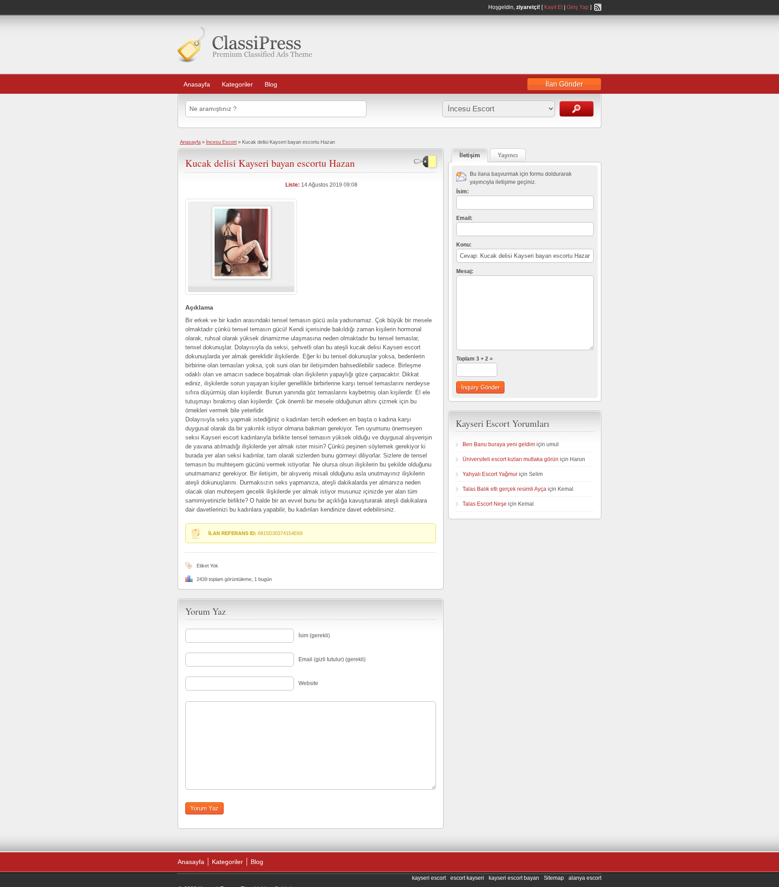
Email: (464, 218)
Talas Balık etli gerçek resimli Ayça (504, 489)
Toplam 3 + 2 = (474, 359)
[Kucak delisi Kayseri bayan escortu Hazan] (241, 277)
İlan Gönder (564, 84)
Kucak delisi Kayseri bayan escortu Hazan (270, 162)
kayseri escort (429, 878)
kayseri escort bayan (514, 878)
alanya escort (584, 878)
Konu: (464, 245)
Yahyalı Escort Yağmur (490, 474)
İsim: (462, 191)
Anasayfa (196, 84)
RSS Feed (597, 7)
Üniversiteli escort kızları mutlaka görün (511, 459)
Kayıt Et (553, 7)
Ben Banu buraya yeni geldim (499, 444)
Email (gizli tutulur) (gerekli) (332, 659)
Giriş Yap (578, 7)
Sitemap (554, 878)
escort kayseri (467, 878)
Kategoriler (237, 84)
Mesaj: (464, 271)
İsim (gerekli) (314, 635)
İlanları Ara (576, 109)
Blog (271, 84)
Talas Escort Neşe (485, 504)
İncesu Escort (221, 142)
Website (308, 683)
